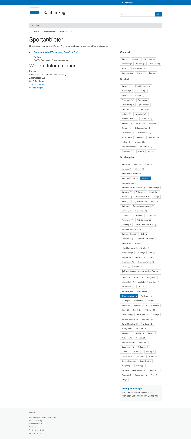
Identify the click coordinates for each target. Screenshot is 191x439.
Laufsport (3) (126, 114)
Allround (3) (139, 169)
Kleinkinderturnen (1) (146, 262)
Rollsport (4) (126, 128)
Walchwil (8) (141, 73)
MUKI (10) (142, 286)
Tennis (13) (150, 351)
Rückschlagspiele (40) (142, 128)
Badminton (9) (154, 187)
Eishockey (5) (126, 210)
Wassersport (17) (128, 151)
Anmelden (129, 2)
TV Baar (37, 56)
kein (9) (124, 379)
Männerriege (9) (127, 291)
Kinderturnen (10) (128, 262)
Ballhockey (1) (127, 192)
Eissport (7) (139, 95)
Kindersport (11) (143, 109)
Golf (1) (144, 234)
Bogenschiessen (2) (140, 201)
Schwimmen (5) (127, 314)
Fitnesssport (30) (128, 100)
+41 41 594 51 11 (37, 430)
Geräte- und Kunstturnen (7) (145, 224)
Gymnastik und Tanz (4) (145, 238)
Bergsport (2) (126, 90)
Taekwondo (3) (143, 347)
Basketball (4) (127, 196)
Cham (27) (136, 59)
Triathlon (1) (126, 142)
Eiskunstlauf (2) (141, 210)
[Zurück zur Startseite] (63, 13)
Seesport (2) (140, 137)
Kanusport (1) (140, 257)
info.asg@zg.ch (36, 87)
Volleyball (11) (127, 365)
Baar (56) (125, 59)
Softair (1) (140, 333)
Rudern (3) (155, 305)
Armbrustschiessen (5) (130, 183)
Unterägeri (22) (127, 73)
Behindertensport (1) (142, 86)
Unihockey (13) (145, 361)
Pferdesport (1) (146, 118)
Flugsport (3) (142, 100)
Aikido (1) (137, 164)
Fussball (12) (126, 224)
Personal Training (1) (129, 118)
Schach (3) (137, 310)
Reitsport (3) (140, 123)
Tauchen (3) (137, 351)
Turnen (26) (153, 356)
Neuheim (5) (140, 63)
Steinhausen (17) (139, 68)
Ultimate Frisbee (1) (129, 146)
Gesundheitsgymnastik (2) (131, 229)
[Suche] (158, 14)
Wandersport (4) (146, 146)
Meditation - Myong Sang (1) (148, 282)
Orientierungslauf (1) (129, 296)
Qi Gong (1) (126, 300)
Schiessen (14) (149, 310)
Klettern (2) (126, 266)
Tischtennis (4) (127, 356)
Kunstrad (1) (138, 277)
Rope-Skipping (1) (140, 305)
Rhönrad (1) (153, 123)
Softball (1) (152, 333)
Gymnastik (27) (143, 104)
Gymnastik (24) (127, 238)
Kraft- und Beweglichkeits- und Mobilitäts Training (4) (140, 272)
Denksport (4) (126, 95)
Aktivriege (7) (126, 169)
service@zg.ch (35, 433)
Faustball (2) (126, 215)
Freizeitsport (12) (128, 104)
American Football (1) (130, 178)
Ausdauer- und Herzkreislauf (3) (133, 187)
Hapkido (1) (138, 243)
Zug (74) (152, 73)
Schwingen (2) (142, 314)
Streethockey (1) (128, 347)
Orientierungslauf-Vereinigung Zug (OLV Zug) (56, 52)
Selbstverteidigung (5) (130, 319)
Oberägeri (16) (154, 63)
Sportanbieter (66, 31)
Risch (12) (125, 68)
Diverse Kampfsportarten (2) (143, 206)
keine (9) (151, 151)
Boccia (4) (125, 201)
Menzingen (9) (127, 63)
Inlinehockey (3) (127, 252)
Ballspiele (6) (141, 192)
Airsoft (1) (148, 164)
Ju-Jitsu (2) (141, 252)
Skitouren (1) (141, 328)
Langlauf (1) (151, 277)
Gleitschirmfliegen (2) (129, 234)
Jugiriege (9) (126, 257)
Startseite (35, 31)
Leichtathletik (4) (141, 114)
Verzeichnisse (49, 31)
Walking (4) (140, 365)
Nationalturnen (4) (143, 291)
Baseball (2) (153, 192)
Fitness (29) (151, 215)
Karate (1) (152, 257)
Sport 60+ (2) (140, 338)
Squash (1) (143, 342)
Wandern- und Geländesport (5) (133, 370)
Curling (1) (125, 206)
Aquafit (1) (145, 178)
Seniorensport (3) (148, 319)
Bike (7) (156, 196)
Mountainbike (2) (128, 286)
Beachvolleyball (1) (143, 196)
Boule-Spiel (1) (140, 90)
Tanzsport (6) (154, 137)
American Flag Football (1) (131, 173)
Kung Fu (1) (126, 277)
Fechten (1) (139, 215)
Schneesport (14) (144, 132)
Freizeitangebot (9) (144, 220)
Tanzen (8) (125, 351)
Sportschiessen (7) (128, 342)
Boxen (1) (154, 201)
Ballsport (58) (126, 86)
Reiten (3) (151, 300)
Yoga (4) (141, 151)
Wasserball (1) (154, 370)
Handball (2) (126, 243)
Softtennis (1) (127, 338)
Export (37, 25)
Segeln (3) (155, 314)
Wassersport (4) (141, 375)
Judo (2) (152, 252)
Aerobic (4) (126, 164)
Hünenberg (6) (149, 59)
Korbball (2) (138, 266)
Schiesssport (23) (128, 132)
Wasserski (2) (126, 375)
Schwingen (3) (127, 137)
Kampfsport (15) (128, 109)
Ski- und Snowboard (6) (130, 324)
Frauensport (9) (127, 220)
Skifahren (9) (147, 324)
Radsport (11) (127, 123)
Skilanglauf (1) (127, 328)
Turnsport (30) (139, 142)
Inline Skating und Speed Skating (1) (135, 248)
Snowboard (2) (127, 333)
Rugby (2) (125, 310)
